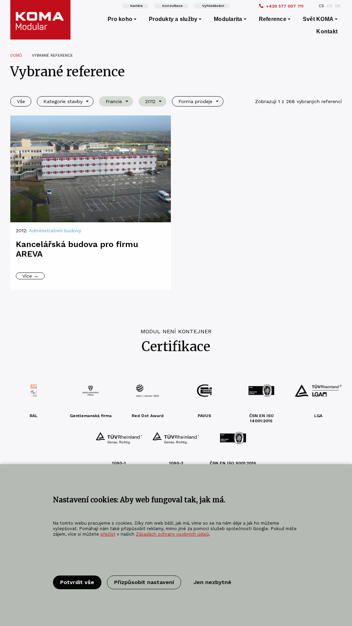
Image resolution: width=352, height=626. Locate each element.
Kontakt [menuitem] (327, 31)
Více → (30, 276)
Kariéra (136, 5)
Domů (16, 55)
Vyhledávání (213, 5)
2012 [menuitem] (150, 101)
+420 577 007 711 (285, 6)
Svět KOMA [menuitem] (318, 19)
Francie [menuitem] (114, 101)
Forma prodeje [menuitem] (195, 101)
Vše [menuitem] (21, 101)
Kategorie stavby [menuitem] (62, 101)
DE (329, 5)
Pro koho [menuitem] (120, 19)
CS (321, 5)
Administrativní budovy (55, 230)
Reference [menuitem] (272, 19)
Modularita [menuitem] (228, 19)
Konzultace (172, 5)
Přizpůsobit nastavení (144, 582)
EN (337, 5)
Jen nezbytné (212, 582)
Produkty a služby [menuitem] (173, 19)
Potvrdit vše (77, 582)
